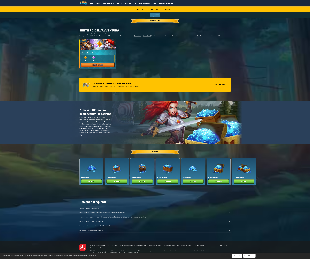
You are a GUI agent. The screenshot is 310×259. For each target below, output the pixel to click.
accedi (167, 9)
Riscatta (128, 3)
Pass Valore (137, 36)
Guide (154, 3)
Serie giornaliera (108, 3)
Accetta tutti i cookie (249, 255)
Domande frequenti (166, 3)
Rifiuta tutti (237, 255)
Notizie (119, 3)
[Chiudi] (307, 256)
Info (91, 3)
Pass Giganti (147, 36)
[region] (155, 256)
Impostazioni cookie (96, 248)
